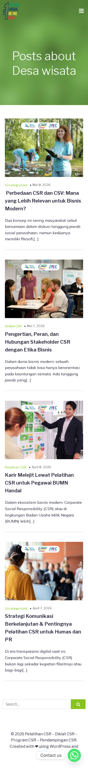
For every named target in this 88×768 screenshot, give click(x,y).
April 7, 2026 (42, 608)
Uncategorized (16, 185)
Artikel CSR (13, 326)
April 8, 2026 (41, 467)
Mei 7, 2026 (36, 326)
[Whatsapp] (74, 755)
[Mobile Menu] (81, 11)
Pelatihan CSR (15, 467)
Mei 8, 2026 (42, 185)
